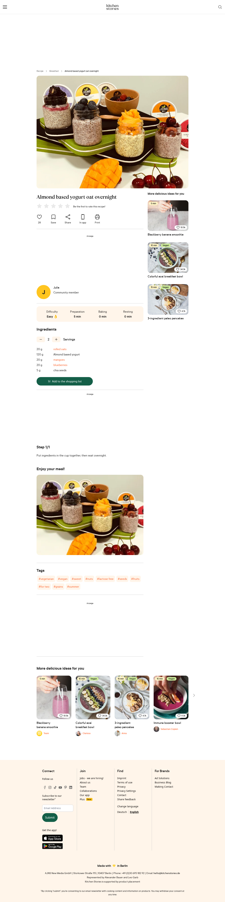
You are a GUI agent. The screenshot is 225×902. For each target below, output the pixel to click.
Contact (121, 795)
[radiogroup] (54, 206)
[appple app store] (57, 839)
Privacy (121, 786)
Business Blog (163, 782)
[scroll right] (194, 695)
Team (83, 786)
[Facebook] (44, 787)
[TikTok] (55, 787)
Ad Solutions (162, 778)
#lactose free (105, 579)
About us (85, 782)
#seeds (122, 579)
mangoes (59, 360)
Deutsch (122, 812)
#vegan (63, 579)
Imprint (121, 778)
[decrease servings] (41, 339)
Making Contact (164, 786)
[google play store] (57, 847)
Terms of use (124, 782)
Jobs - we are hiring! (92, 778)
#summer (73, 586)
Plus (85, 799)
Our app (85, 795)
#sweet (76, 579)
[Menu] (5, 7)
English (134, 812)
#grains (58, 586)
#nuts (89, 579)
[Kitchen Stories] (113, 7)
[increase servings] (56, 339)
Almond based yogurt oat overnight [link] (82, 71)
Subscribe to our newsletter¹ (52, 797)
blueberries (60, 365)
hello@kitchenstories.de (166, 873)
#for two (44, 586)
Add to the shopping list (67, 381)
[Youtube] (60, 787)
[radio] (39, 206)
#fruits (135, 579)
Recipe (40, 71)
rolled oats (59, 349)
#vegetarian (46, 579)
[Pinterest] (65, 787)
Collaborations (88, 791)
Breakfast (54, 71)
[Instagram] (49, 787)
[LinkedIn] (70, 787)
